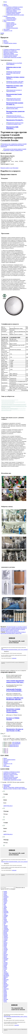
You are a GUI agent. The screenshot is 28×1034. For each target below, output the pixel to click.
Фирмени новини (10, 17)
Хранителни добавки (11, 10)
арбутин (5, 787)
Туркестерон (11, 787)
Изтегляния (15, 167)
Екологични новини (11, 18)
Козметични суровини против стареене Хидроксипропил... (13, 710)
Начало (5, 4)
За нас (4, 21)
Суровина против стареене (13, 13)
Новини (5, 16)
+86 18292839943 (16, 743)
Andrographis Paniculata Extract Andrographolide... (14, 690)
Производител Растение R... (14, 120)
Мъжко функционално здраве (13, 12)
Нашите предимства (11, 24)
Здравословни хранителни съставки (15, 14)
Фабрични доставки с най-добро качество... (14, 86)
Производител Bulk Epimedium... (12, 127)
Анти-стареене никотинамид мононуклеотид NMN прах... (15, 681)
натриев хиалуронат (20, 787)
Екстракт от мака (16, 788)
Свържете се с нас (7, 30)
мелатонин (24, 788)
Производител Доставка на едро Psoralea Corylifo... (14, 729)
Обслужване (6, 29)
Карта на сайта (7, 784)
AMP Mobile (6, 786)
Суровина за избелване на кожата (14, 7)
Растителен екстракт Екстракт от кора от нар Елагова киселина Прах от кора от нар (13, 632)
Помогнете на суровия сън (12, 8)
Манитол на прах (7, 788)
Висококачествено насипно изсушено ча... (14, 103)
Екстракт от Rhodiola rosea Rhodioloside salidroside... (14, 698)
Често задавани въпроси (9, 20)
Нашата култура (10, 25)
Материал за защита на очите (13, 9)
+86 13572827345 (16, 742)
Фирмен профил (10, 22)
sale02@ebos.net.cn (14, 746)
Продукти (5, 5)
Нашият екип (9, 26)
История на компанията (12, 28)
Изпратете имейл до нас (6, 167)
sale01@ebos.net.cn (14, 745)
